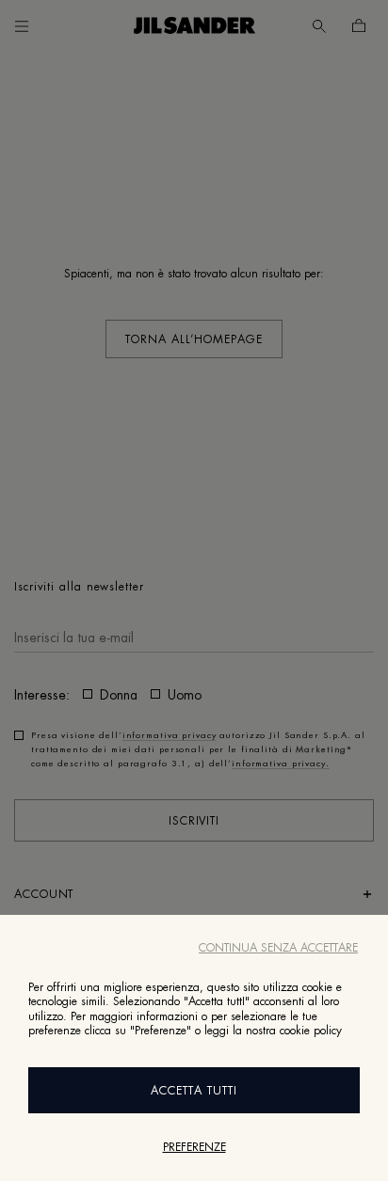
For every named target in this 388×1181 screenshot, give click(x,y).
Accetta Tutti (193, 1090)
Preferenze (194, 1147)
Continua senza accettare (278, 947)
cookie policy (311, 1030)
